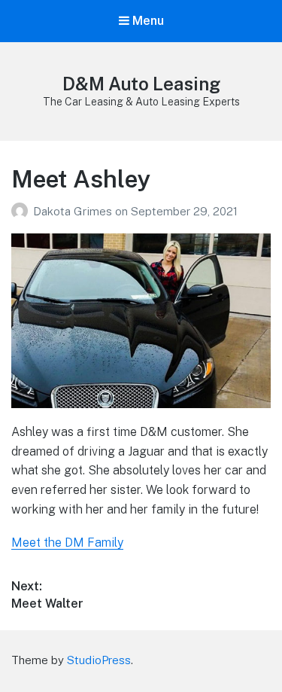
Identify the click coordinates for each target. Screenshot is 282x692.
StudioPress (99, 660)
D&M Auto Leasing (141, 83)
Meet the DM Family (67, 542)
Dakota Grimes (74, 211)
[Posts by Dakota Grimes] (22, 211)
